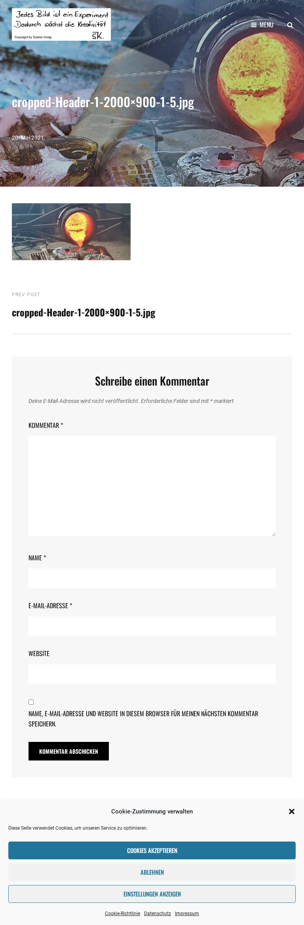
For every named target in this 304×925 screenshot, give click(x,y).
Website (38, 653)
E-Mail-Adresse (50, 605)
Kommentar (45, 425)
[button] (292, 811)
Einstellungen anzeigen (152, 893)
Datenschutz (157, 913)
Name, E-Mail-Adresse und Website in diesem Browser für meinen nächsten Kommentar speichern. (143, 719)
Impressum (187, 913)
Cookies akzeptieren (152, 850)
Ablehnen (152, 872)
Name (37, 557)
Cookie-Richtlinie (122, 913)
